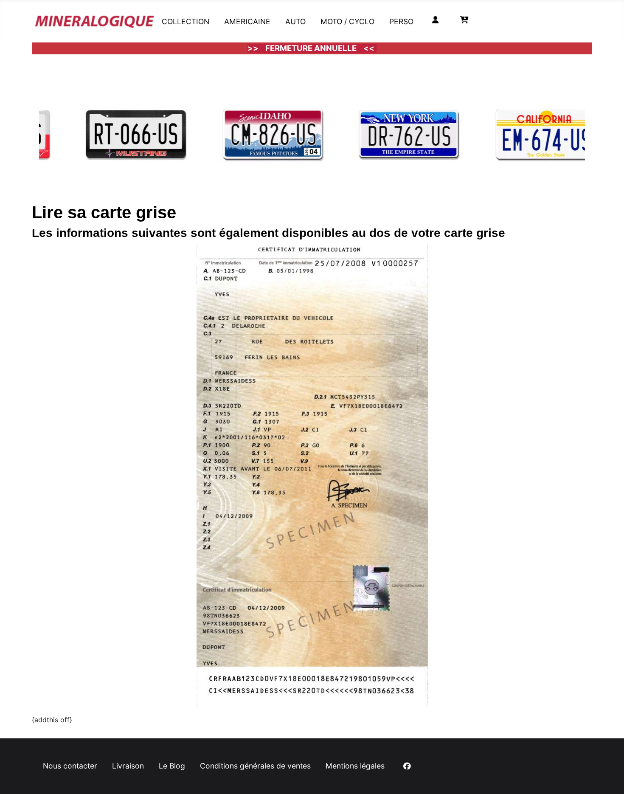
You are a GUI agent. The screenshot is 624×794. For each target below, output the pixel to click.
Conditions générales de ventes (255, 765)
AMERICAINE (247, 21)
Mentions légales (355, 765)
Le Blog (172, 765)
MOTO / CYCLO (347, 21)
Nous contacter (70, 765)
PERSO (401, 21)
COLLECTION (185, 21)
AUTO (295, 21)
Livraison (128, 765)
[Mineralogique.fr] (94, 19)
